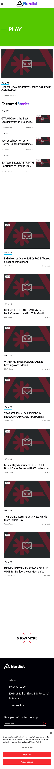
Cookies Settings (27, 747)
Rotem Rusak (9, 421)
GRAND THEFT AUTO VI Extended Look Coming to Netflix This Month (24, 311)
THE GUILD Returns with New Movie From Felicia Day (25, 518)
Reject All (27, 754)
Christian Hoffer (7, 172)
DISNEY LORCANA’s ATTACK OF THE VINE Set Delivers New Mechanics (26, 570)
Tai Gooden (5, 150)
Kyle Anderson (6, 128)
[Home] (14, 668)
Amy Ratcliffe (10, 95)
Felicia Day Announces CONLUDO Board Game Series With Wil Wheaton (26, 466)
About (13, 680)
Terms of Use (17, 705)
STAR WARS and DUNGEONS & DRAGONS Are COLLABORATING (24, 415)
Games (5, 83)
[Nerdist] (27, 4)
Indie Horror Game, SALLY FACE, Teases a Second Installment (27, 260)
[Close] (51, 733)
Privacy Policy (17, 687)
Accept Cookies (27, 762)
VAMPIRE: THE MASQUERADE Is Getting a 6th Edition (23, 363)
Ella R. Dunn (8, 266)
